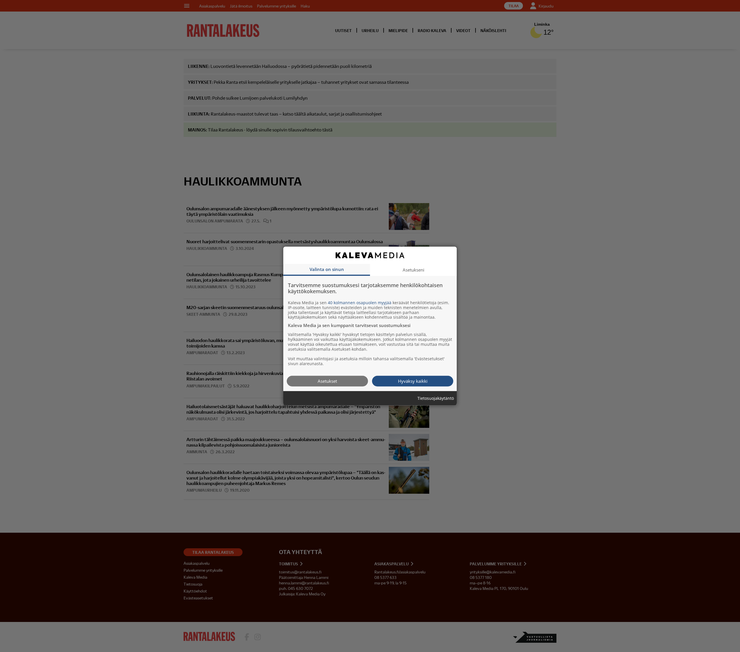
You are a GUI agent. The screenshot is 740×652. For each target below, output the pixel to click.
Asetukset (327, 381)
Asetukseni (413, 269)
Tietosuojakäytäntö (435, 398)
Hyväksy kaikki (413, 381)
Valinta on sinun (327, 269)
